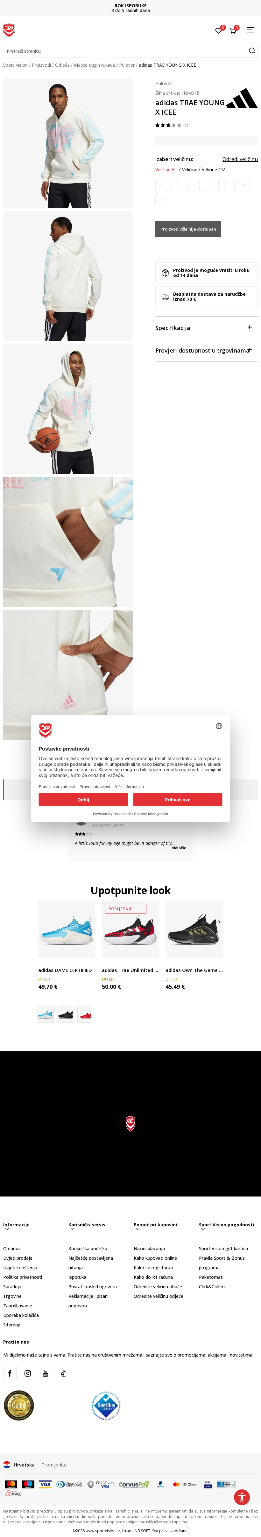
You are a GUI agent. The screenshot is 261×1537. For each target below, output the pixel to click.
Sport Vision (15, 65)
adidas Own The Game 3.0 (194, 970)
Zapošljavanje (17, 1306)
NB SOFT (142, 1531)
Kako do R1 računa (153, 1277)
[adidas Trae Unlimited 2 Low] (130, 929)
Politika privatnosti (22, 1277)
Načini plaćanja (149, 1248)
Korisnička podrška (87, 1248)
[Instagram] (27, 1373)
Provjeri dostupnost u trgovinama (202, 350)
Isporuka (77, 1277)
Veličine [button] (189, 169)
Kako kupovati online (155, 1258)
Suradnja (12, 1287)
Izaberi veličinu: (174, 159)
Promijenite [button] (54, 1464)
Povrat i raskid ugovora (92, 1287)
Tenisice (46, 963)
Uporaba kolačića (21, 1315)
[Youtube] (45, 1373)
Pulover (127, 65)
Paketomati (211, 1277)
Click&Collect (212, 1287)
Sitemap (11, 1325)
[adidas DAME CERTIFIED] (66, 929)
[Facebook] (10, 1373)
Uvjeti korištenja (20, 1267)
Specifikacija (172, 328)
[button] (130, 51)
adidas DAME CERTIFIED (65, 970)
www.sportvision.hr (103, 1531)
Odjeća (62, 65)
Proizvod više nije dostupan (188, 229)
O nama (11, 1248)
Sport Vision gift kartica (223, 1248)
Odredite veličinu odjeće (158, 1296)
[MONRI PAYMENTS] (13, 1492)
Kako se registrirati (153, 1267)
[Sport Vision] (9, 29)
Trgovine (12, 1296)
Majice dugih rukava (94, 65)
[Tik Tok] (63, 1373)
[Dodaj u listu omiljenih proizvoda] (86, 948)
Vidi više (179, 848)
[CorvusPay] (134, 1483)
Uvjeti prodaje (17, 1258)
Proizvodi (41, 65)
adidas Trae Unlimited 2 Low (130, 970)
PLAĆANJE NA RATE (130, 5)
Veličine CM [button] (213, 169)
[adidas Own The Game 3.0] (194, 929)
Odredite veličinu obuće (158, 1287)
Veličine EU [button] (166, 169)
